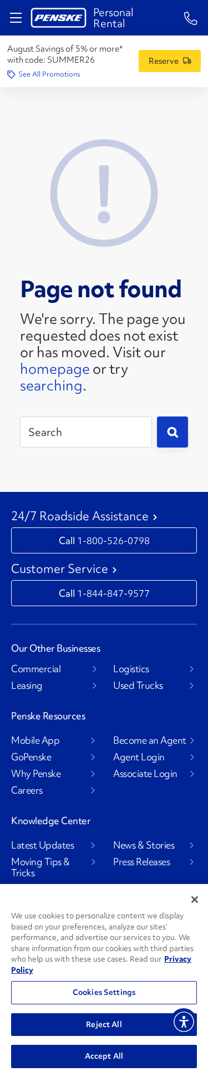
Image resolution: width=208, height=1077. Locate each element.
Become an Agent (149, 740)
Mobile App (35, 740)
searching (51, 385)
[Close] (194, 899)
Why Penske (35, 773)
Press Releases (141, 861)
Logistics (131, 668)
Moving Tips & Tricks (40, 867)
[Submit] (172, 432)
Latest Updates (42, 845)
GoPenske (31, 757)
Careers (27, 790)
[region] (104, 980)
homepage (55, 368)
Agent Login (139, 757)
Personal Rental (113, 18)
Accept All (104, 1056)
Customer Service (59, 569)
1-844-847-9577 (113, 593)
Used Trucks (138, 685)
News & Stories (143, 845)
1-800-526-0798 (113, 540)
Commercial (35, 668)
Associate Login (145, 773)
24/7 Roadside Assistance (80, 516)
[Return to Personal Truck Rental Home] (59, 18)
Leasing (27, 685)
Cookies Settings (104, 992)
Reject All (103, 1024)
